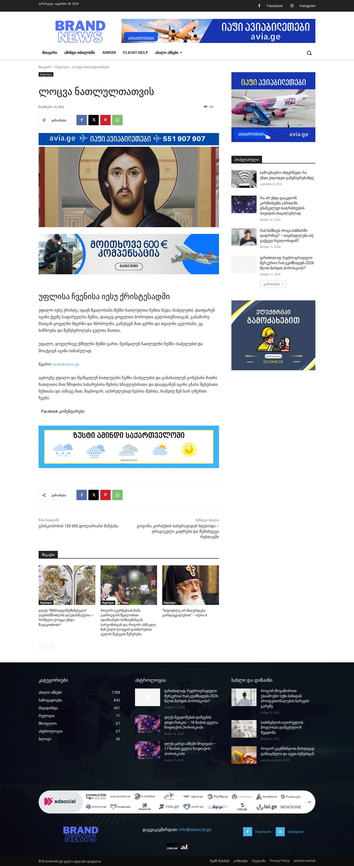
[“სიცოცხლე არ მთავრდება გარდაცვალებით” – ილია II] (190, 585)
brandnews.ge (66, 364)
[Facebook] (259, 5)
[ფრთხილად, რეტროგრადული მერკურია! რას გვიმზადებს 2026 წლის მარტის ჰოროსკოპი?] (244, 264)
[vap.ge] (242, 807)
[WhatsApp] (117, 120)
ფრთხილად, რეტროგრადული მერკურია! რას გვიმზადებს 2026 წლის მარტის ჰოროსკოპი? (287, 263)
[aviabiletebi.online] (96, 797)
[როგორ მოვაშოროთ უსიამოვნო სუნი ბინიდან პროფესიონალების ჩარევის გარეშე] (244, 697)
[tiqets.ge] (193, 797)
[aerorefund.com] (266, 797)
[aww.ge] (193, 807)
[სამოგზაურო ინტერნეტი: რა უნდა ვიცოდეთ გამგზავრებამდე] (244, 179)
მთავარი (45, 67)
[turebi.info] (120, 807)
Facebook (275, 6)
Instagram (307, 6)
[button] (309, 53)
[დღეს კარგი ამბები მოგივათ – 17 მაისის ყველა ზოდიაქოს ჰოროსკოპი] (147, 750)
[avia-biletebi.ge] (120, 797)
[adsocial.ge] (61, 810)
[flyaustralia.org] (242, 797)
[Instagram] (291, 5)
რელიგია (62, 67)
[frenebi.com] (169, 797)
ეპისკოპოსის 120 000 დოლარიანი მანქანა (78, 526)
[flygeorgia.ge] (144, 797)
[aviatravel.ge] (96, 807)
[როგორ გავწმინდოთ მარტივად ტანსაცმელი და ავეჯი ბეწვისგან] (244, 755)
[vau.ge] (169, 807)
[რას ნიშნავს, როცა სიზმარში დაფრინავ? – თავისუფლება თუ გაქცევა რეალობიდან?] (244, 237)
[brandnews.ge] (80, 32)
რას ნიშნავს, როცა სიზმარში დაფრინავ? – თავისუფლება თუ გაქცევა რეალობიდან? (286, 235)
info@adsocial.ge (195, 829)
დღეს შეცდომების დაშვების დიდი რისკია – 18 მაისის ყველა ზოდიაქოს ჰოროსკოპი (191, 722)
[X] (93, 120)
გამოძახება (271, 284)
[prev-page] (42, 646)
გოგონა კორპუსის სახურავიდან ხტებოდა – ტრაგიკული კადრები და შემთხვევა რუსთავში (178, 531)
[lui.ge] (266, 807)
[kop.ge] (217, 807)
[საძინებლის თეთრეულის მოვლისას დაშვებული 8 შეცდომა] (244, 729)
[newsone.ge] (290, 807)
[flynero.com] (217, 797)
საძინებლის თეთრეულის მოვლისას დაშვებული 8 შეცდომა (282, 727)
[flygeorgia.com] (290, 797)
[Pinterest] (105, 120)
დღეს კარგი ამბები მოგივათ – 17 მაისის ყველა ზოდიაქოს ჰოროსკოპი (189, 749)
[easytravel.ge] (144, 807)
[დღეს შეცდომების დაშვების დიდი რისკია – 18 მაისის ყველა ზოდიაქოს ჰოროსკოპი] (147, 723)
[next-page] (50, 646)
